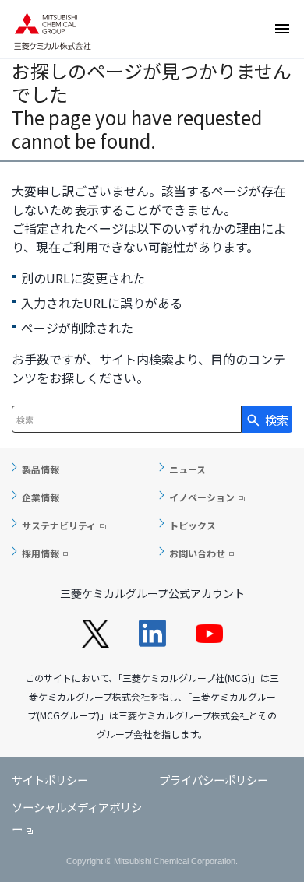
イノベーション (202, 497)
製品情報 (40, 469)
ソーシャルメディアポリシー (77, 818)
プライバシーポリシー (213, 779)
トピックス (192, 525)
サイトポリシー (50, 779)
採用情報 (40, 553)
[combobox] (127, 419)
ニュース (187, 469)
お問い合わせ (197, 553)
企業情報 (40, 497)
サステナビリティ (59, 525)
